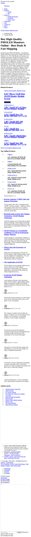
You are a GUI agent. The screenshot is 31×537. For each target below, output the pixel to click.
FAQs (5, 27)
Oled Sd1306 (9, 398)
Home (5, 9)
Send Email (4, 477)
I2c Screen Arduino (10, 392)
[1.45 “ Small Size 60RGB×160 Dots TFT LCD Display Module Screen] (6, 126)
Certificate (10, 18)
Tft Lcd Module (5, 464)
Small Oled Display (20, 464)
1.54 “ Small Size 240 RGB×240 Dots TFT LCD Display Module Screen (17, 158)
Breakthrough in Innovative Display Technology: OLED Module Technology (17, 216)
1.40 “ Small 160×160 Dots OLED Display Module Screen (13, 123)
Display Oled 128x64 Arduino (13, 400)
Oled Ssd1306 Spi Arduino (12, 397)
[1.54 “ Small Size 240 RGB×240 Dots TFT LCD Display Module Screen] (10, 154)
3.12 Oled (8, 395)
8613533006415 (5, 482)
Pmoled (8, 465)
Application (7, 21)
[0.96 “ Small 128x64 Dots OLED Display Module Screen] (8, 133)
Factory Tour (11, 19)
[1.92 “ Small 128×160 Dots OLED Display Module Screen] (12, 182)
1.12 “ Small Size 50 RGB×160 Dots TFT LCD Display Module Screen (16, 192)
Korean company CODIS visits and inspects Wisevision (16, 200)
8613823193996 (5, 479)
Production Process (13, 16)
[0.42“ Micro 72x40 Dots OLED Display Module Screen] (14, 90)
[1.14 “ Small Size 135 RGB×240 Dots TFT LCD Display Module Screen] (8, 112)
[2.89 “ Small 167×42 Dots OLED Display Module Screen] (9, 105)
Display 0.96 (8, 401)
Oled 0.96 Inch (9, 391)
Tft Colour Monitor (10, 403)
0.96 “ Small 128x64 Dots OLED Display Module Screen (15, 137)
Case (5, 23)
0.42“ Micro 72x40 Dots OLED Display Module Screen (14, 96)
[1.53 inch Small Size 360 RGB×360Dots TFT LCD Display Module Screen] (10, 161)
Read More (7, 102)
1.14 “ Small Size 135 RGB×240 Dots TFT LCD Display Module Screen (15, 116)
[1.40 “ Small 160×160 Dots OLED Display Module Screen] (8, 119)
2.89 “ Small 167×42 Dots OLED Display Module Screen (15, 109)
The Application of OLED (13, 262)
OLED (9, 12)
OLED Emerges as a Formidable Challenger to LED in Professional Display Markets (16, 232)
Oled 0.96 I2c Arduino (11, 404)
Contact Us (7, 24)
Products (6, 10)
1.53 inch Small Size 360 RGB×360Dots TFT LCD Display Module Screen (17, 165)
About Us (6, 15)
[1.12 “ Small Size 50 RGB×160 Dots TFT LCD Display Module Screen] (11, 188)
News (5, 26)
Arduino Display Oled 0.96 (12, 389)
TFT (9, 13)
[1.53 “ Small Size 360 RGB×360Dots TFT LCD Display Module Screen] (6, 140)
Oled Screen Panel (15, 465)
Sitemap (3, 462)
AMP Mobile (9, 462)
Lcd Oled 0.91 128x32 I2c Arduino (15, 394)
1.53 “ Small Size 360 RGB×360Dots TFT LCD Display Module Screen (15, 144)
